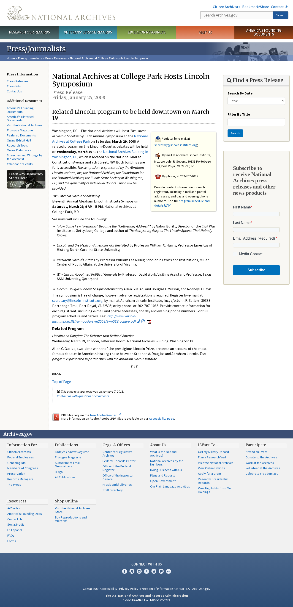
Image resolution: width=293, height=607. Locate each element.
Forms (11, 541)
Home (11, 58)
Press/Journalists (30, 58)
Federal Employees (20, 457)
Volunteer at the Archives (263, 468)
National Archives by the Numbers (166, 463)
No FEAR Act (188, 589)
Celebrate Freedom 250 (262, 473)
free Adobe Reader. (104, 415)
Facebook (124, 571)
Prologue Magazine (68, 457)
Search (280, 15)
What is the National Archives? (163, 453)
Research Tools (17, 145)
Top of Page (61, 381)
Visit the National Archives (24, 125)
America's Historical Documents (20, 118)
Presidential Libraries (117, 484)
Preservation (16, 473)
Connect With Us (146, 564)
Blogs (59, 472)
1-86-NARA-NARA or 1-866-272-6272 (146, 600)
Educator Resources (146, 32)
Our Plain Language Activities (170, 486)
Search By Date (240, 93)
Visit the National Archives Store (72, 510)
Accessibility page (161, 418)
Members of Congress (22, 468)
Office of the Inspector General (118, 477)
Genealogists (16, 463)
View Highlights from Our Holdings (215, 490)
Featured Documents (21, 135)
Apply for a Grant (209, 473)
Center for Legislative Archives (118, 453)
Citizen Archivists (226, 6)
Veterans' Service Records (88, 32)
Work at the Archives (260, 463)
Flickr (168, 571)
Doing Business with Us (166, 470)
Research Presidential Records (213, 481)
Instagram (139, 571)
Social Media (15, 524)
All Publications (65, 477)
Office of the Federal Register (117, 468)
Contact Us (279, 6)
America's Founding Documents (263, 32)
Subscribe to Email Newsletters (67, 464)
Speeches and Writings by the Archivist (25, 157)
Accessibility (108, 589)
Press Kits (14, 86)
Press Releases (56, 58)
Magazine (20, 130)
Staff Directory (113, 490)
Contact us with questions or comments (83, 396)
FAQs (10, 535)
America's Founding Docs (24, 514)
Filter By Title (239, 114)
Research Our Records (29, 32)
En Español (14, 530)
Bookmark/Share (255, 6)
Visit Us (205, 32)
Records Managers (20, 479)
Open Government (163, 481)
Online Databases (19, 150)
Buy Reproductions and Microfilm (71, 519)
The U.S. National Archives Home (61, 13)
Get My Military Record (213, 452)
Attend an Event (256, 452)
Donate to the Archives (261, 457)
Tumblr (146, 571)
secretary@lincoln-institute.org (175, 145)
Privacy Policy (128, 589)
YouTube (154, 571)
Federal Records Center (119, 461)
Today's (72, 452)
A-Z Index (13, 508)
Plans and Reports (162, 475)
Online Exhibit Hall (19, 140)
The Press (14, 484)
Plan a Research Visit (212, 457)
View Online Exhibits (211, 468)
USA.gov (204, 589)
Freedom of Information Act (159, 589)
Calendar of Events (20, 164)
